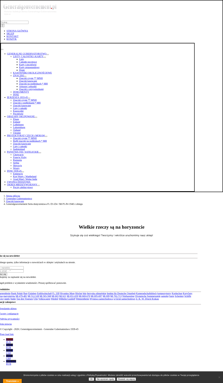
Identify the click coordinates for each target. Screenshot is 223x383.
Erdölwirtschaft (44, 293)
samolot (165, 296)
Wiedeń (54, 299)
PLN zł (9, 340)
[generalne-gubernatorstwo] (31, 19)
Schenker (179, 296)
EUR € (9, 346)
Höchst (78, 293)
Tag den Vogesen (24, 299)
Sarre (171, 296)
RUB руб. (11, 362)
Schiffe (187, 296)
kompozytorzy (164, 293)
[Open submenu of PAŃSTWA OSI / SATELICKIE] (40, 152)
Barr (25, 293)
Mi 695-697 (96, 296)
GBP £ (9, 357)
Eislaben (32, 293)
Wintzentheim (82, 299)
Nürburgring (128, 296)
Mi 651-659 (72, 296)
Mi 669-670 (84, 296)
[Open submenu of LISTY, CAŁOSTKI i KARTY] (45, 57)
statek (7, 299)
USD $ (9, 351)
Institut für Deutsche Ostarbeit (121, 293)
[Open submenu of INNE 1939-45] (23, 171)
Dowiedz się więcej (126, 379)
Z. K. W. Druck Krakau (147, 299)
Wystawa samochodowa (101, 299)
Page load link (7, 334)
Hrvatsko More (67, 293)
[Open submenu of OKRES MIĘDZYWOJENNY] (38, 185)
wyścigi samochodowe (124, 299)
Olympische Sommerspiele (147, 296)
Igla (84, 293)
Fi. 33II (55, 293)
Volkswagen (44, 299)
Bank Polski (17, 293)
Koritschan (177, 293)
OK (91, 379)
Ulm (36, 299)
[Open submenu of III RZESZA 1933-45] (29, 98)
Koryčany (187, 293)
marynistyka (9, 296)
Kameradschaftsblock (146, 293)
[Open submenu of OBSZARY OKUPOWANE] (36, 117)
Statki (13, 299)
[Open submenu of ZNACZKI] (25, 76)
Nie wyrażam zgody (105, 379)
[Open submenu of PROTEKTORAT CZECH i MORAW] (46, 136)
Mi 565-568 (45, 296)
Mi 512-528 (33, 296)
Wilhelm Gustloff (67, 299)
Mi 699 (106, 296)
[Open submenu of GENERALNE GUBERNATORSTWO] (47, 54)
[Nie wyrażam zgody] (219, 377)
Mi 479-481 (21, 296)
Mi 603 (55, 296)
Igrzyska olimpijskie (96, 293)
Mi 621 (62, 296)
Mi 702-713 (116, 296)
